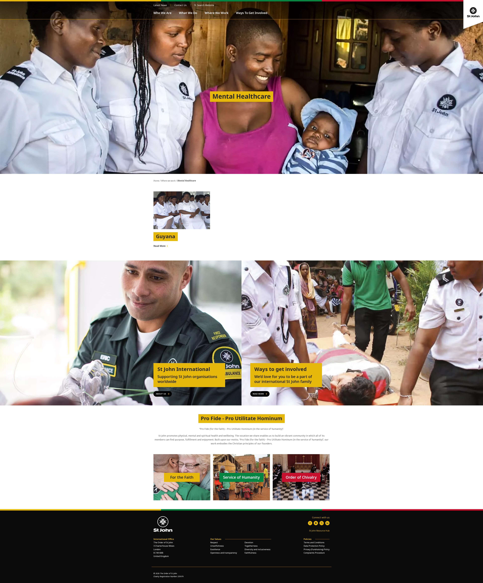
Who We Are (162, 13)
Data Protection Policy (314, 545)
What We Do (188, 13)
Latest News (160, 5)
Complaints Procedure (314, 552)
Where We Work (216, 13)
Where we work (168, 180)
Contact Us (180, 5)
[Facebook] (310, 523)
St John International (183, 369)
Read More (159, 245)
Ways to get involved (280, 369)
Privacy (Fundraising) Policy (317, 549)
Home (156, 180)
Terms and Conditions (314, 542)
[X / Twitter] (321, 523)
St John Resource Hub (319, 530)
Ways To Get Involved (251, 13)
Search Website (205, 5)
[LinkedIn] (327, 523)
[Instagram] (316, 523)
